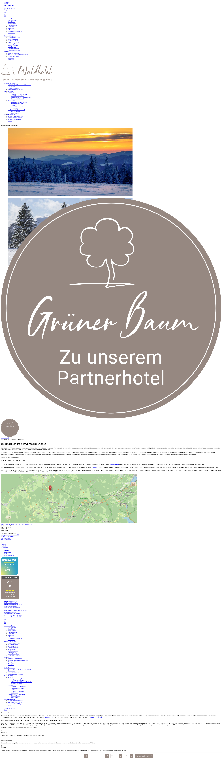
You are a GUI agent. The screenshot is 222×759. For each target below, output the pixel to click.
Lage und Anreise (5, 538)
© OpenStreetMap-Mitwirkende (25, 524)
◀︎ (5, 125)
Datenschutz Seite (49, 717)
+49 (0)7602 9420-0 (8, 536)
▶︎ (14, 125)
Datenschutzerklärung (96, 717)
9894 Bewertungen (10, 596)
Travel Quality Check (10, 577)
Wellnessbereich (114, 464)
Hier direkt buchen (6, 539)
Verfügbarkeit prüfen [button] (143, 756)
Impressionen (4, 547)
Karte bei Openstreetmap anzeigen (9, 524)
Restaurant (94, 467)
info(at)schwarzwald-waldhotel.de (10, 535)
